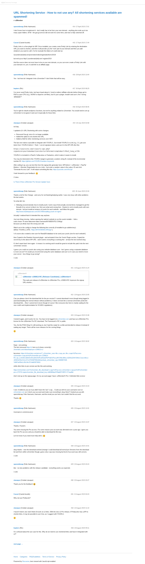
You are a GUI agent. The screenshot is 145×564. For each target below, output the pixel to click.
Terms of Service (48, 557)
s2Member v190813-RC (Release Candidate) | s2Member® (47, 277)
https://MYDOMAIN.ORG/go (41, 230)
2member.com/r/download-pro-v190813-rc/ (28, 349)
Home (16, 557)
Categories (23, 557)
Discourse (25, 561)
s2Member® (22, 273)
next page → (18, 544)
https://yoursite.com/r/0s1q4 (62, 169)
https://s (29, 347)
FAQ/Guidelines (34, 557)
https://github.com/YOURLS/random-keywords (38, 161)
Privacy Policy (61, 557)
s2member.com (63, 319)
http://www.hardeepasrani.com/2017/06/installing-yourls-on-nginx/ (38, 211)
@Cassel (17, 97)
